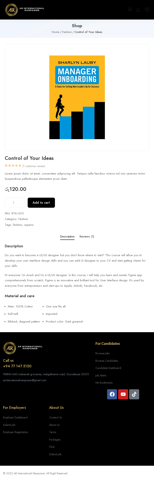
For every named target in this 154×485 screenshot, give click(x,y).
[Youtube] (123, 394)
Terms (52, 432)
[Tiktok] (134, 394)
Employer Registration (15, 432)
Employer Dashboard (15, 417)
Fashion (67, 32)
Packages (54, 440)
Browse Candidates (106, 361)
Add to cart (41, 202)
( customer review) (33, 166)
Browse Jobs (102, 353)
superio (29, 225)
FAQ (52, 447)
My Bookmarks (103, 383)
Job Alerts (100, 375)
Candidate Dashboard (108, 368)
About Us (54, 425)
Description (67, 236)
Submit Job (9, 425)
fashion (17, 225)
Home (55, 32)
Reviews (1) (87, 236)
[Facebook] (112, 394)
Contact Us (55, 417)
